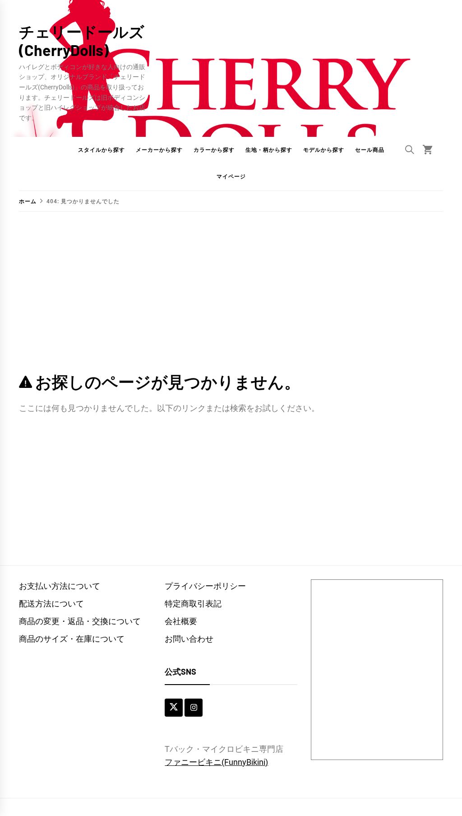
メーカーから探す (159, 150)
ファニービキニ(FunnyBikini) (216, 762)
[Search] (409, 149)
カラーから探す (214, 150)
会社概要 (181, 621)
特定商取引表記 (193, 603)
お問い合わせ (189, 638)
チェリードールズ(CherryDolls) (81, 40)
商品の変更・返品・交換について (80, 621)
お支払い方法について (59, 586)
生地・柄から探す (268, 150)
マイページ (231, 176)
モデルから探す (323, 150)
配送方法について (51, 603)
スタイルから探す (101, 150)
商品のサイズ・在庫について (72, 638)
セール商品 (369, 150)
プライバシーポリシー (205, 586)
